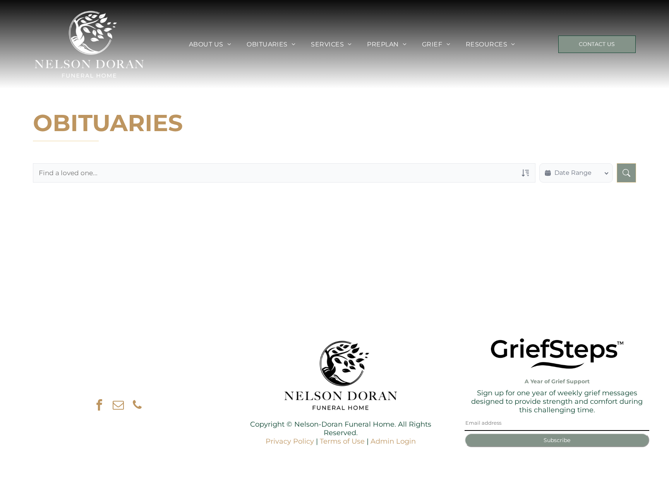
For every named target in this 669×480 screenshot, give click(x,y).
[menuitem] (210, 44)
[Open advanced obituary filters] (525, 172)
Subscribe (557, 440)
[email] (118, 405)
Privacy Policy (290, 441)
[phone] (137, 405)
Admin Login (393, 441)
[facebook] (99, 405)
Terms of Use (342, 441)
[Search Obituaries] (626, 173)
